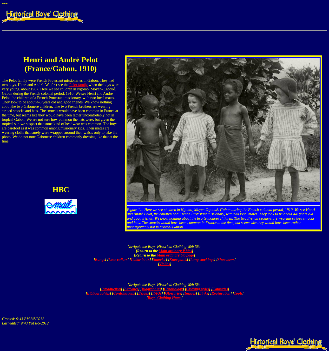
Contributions (124, 293)
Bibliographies (98, 293)
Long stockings (202, 259)
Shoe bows (225, 259)
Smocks (159, 259)
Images (190, 293)
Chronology (173, 289)
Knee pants (178, 259)
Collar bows (140, 259)
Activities (131, 289)
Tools (238, 293)
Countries (220, 289)
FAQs (157, 293)
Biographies (151, 289)
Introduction (111, 289)
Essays (143, 293)
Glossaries (173, 293)
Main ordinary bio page (175, 255)
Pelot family (78, 85)
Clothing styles (197, 289)
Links (203, 293)
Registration (220, 293)
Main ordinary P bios (175, 251)
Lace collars (117, 259)
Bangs (100, 259)
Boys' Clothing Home (164, 298)
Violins (164, 264)
